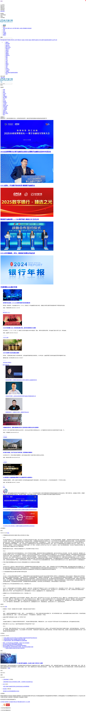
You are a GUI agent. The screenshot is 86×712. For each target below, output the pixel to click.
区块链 (26, 39)
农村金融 (5, 362)
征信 (4, 98)
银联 (4, 92)
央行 (4, 684)
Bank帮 (53, 39)
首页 (4, 25)
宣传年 (4, 32)
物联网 (33, 39)
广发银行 (5, 108)
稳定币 (6, 39)
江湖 (13, 28)
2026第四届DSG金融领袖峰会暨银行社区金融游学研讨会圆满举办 (17, 477)
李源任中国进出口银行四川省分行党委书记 (15, 648)
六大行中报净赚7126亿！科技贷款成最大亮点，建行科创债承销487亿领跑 (19, 327)
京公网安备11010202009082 (27, 707)
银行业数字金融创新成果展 (45, 39)
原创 (4, 28)
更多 (8, 532)
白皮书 (4, 93)
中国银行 (5, 96)
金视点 (21, 28)
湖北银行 (5, 688)
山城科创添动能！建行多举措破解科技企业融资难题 (15, 640)
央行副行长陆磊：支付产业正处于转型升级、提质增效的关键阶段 (17, 452)
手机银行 (5, 102)
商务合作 (15, 701)
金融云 (30, 39)
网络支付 (20, 39)
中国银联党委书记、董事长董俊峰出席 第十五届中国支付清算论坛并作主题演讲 (21, 427)
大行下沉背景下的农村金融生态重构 (11, 352)
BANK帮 (8, 69)
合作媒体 (11, 701)
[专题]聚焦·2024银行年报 (9, 287)
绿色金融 (5, 106)
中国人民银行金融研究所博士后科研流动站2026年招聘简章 (16, 686)
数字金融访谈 (6, 364)
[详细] (9, 668)
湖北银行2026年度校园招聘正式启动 (11, 691)
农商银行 (9, 362)
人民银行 (5, 462)
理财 (15, 28)
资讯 (4, 26)
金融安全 (37, 39)
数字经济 (5, 312)
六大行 (4, 337)
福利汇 (18, 28)
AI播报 (4, 33)
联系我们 (7, 701)
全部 (56, 39)
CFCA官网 (27, 701)
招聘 (9, 28)
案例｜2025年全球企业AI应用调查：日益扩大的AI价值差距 (16, 642)
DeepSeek (7, 44)
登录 (2, 1)
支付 (4, 91)
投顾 (4, 95)
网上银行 (5, 97)
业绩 (7, 337)
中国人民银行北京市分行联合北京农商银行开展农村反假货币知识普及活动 (20, 637)
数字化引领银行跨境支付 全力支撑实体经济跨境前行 (14, 645)
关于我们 (3, 701)
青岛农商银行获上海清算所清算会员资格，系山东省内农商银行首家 (18, 646)
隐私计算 (10, 39)
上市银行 (5, 109)
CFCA (4, 100)
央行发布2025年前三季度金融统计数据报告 (12, 644)
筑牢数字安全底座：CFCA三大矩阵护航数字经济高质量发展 (16, 302)
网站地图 (20, 701)
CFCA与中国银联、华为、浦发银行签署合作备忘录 (18, 253)
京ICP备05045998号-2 (15, 707)
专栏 (4, 30)
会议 (11, 28)
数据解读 (25, 28)
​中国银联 (5, 437)
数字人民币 (14, 39)
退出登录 (3, 11)
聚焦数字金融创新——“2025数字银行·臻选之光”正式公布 (20, 219)
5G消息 (4, 104)
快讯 (6, 28)
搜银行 (4, 34)
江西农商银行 (6, 679)
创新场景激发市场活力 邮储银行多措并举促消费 (14, 639)
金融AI (23, 39)
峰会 (4, 487)
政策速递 (29, 28)
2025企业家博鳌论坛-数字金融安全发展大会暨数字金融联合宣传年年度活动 (26, 151)
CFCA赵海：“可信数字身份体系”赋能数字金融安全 (18, 185)
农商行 (4, 110)
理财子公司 (5, 105)
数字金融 (3, 39)
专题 (4, 29)
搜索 (2, 37)
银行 (4, 114)
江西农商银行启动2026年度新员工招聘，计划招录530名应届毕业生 (18, 681)
